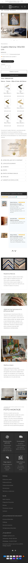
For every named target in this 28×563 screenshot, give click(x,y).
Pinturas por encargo (8, 508)
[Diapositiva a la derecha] (16, 40)
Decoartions (15, 560)
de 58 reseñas (12, 196)
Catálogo (5, 522)
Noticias (5, 505)
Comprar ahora (14, 75)
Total (2, 78)
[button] (2, 6)
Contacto (5, 511)
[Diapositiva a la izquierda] (11, 40)
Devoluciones (6, 488)
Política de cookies (7, 479)
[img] (5, 197)
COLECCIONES (6, 10)
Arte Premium (13, 10)
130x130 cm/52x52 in (7, 61)
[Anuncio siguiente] (25, 1)
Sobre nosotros (6, 499)
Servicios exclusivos (7, 525)
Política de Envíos (7, 482)
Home (2, 10)
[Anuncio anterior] (2, 1)
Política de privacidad (8, 485)
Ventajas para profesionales (9, 528)
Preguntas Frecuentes (8, 502)
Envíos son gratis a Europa (15, 54)
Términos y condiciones (8, 491)
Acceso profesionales (8, 519)
